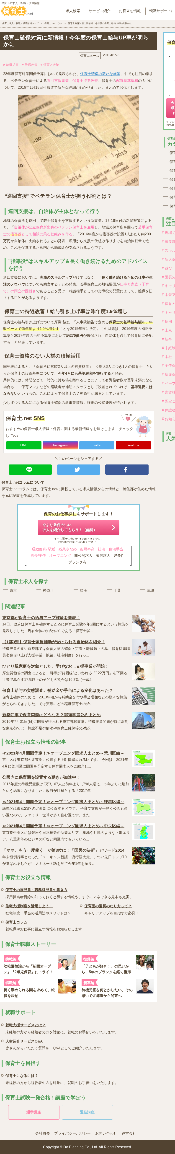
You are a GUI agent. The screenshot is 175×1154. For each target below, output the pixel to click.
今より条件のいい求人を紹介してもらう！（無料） (69, 527)
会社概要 (42, 1133)
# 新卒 (167, 339)
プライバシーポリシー (72, 1133)
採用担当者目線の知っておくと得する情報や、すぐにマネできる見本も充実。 (69, 893)
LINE (23, 445)
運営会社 (129, 1133)
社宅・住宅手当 (110, 549)
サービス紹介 (100, 11)
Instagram (60, 445)
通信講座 (87, 1112)
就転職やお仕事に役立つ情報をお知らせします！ (45, 925)
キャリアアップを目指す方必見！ (111, 909)
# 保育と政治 (50, 65)
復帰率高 (87, 549)
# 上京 (167, 330)
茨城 (150, 590)
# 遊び (167, 268)
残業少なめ (68, 549)
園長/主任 (38, 556)
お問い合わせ (106, 1133)
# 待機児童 (11, 65)
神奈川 (48, 590)
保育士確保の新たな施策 (100, 74)
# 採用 (167, 321)
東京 (13, 590)
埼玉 (83, 590)
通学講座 (33, 1112)
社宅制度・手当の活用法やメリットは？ (38, 909)
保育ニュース (89, 55)
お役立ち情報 (130, 11)
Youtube (133, 445)
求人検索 (73, 11)
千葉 (117, 590)
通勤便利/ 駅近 (43, 549)
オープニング (60, 556)
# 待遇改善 (29, 65)
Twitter (97, 445)
